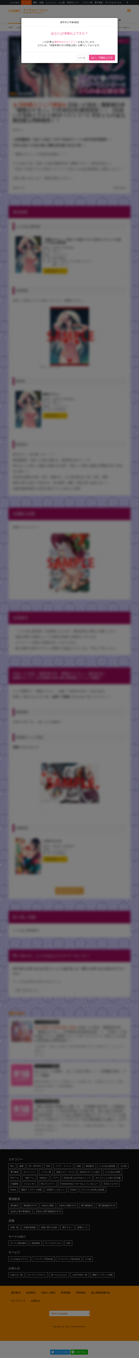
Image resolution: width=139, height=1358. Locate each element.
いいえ (81, 57)
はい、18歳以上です (102, 57)
